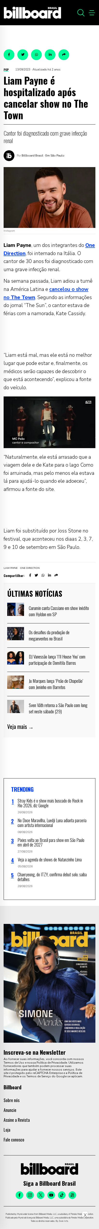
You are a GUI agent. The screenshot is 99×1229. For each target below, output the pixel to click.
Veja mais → (20, 726)
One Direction (30, 568)
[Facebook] (19, 1195)
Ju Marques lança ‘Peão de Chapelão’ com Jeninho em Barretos (56, 683)
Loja (7, 1130)
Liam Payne (11, 568)
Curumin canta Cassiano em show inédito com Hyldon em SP (59, 610)
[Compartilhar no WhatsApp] (36, 54)
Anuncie (10, 1110)
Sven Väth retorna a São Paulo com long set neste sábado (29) (58, 708)
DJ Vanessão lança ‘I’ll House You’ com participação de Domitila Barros (57, 659)
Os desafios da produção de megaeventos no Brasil (49, 635)
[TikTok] (62, 1195)
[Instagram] (30, 1195)
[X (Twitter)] (40, 1195)
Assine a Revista (17, 1120)
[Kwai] (72, 1195)
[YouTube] (51, 1195)
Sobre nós (11, 1100)
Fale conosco (14, 1139)
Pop (6, 70)
